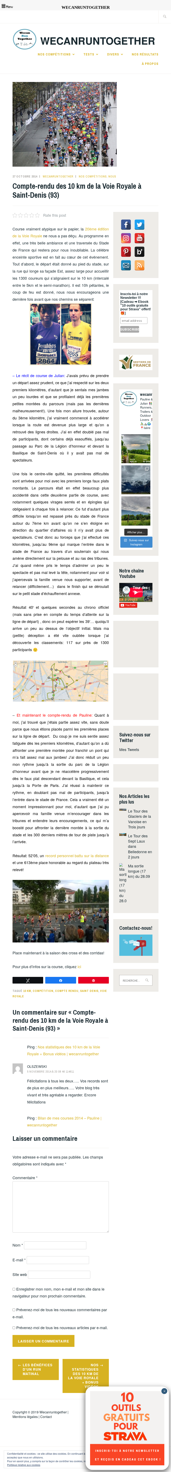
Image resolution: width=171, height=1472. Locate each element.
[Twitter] (139, 224)
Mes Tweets (129, 749)
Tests (88, 54)
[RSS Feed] (139, 265)
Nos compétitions (54, 54)
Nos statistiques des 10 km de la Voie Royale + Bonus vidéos (83, 1376)
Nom (18, 1245)
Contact (46, 1416)
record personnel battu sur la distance (77, 855)
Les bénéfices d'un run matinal (38, 1369)
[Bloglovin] (139, 252)
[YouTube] (139, 238)
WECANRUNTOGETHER (97, 40)
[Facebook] (126, 224)
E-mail (19, 1259)
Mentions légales (25, 1416)
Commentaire (25, 1177)
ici (79, 966)
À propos (150, 63)
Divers (113, 54)
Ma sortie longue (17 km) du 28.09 (139, 871)
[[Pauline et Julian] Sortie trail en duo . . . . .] (135, 448)
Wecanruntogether (53, 1412)
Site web (20, 1274)
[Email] (126, 265)
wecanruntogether (58, 176)
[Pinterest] (126, 252)
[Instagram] (126, 238)
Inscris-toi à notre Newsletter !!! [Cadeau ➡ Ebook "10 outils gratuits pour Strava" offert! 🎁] (135, 303)
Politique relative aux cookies (23, 1465)
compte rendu (66, 991)
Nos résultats (145, 54)
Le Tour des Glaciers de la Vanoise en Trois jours (139, 818)
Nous (112, 176)
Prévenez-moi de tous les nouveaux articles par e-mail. (62, 1327)
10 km (27, 991)
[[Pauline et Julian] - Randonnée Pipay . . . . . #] (135, 479)
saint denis (89, 991)
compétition (43, 991)
